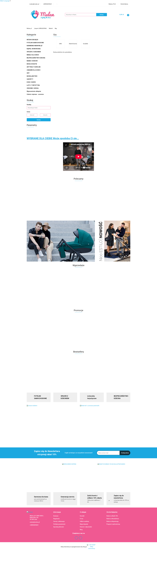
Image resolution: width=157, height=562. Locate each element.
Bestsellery (105, 24)
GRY (28, 73)
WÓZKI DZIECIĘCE (33, 39)
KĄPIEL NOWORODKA (34, 49)
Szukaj (39, 119)
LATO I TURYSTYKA (33, 85)
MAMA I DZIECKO (32, 61)
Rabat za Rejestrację (112, 521)
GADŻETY (30, 79)
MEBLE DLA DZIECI (33, 55)
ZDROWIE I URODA (33, 88)
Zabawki (76, 24)
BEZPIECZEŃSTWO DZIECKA (36, 58)
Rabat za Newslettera (112, 518)
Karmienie (86, 24)
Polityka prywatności (59, 524)
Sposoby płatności (58, 527)
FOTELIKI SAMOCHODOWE (35, 42)
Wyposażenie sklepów (34, 91)
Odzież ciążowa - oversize (35, 94)
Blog (81, 529)
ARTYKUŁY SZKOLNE (34, 67)
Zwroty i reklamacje (59, 521)
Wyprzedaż (31, 24)
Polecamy (115, 24)
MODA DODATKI (32, 64)
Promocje (41, 24)
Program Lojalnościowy (113, 524)
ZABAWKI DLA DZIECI (34, 70)
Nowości (96, 24)
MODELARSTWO (32, 76)
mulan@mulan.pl (35, 522)
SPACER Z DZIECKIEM (34, 52)
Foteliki (59, 24)
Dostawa (55, 516)
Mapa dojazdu (84, 524)
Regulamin (56, 518)
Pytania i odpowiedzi (86, 527)
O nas (81, 518)
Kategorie (50, 24)
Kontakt (82, 516)
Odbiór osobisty (84, 521)
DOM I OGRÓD (31, 82)
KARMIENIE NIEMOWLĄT (35, 45)
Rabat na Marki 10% (112, 516)
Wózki (68, 24)
